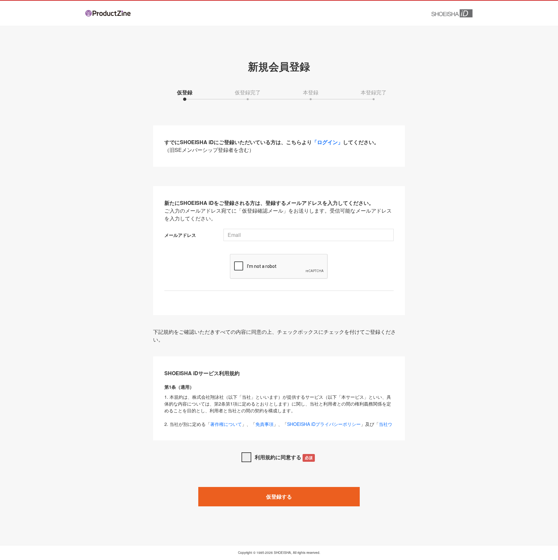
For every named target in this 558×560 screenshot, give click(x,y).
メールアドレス (180, 235)
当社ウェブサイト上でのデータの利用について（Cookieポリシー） (278, 427)
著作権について (226, 424)
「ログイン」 (327, 142)
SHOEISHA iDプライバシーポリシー (324, 424)
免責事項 (264, 424)
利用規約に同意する (284, 457)
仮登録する (279, 496)
